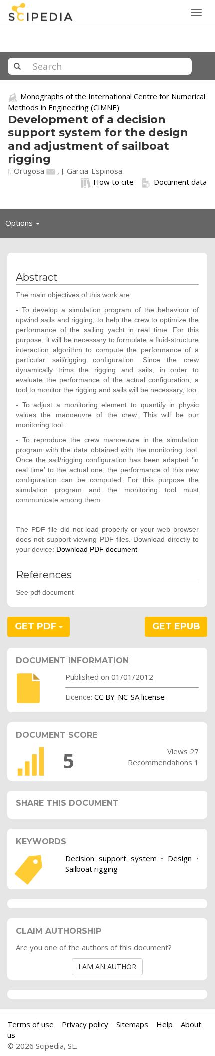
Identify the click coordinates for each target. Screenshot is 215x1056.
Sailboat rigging (92, 869)
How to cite (114, 182)
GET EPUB (176, 626)
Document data (180, 182)
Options (26, 225)
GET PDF (37, 626)
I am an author (107, 966)
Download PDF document (97, 549)
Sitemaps (132, 1024)
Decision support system (111, 858)
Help (164, 1024)
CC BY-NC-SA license (129, 697)
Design (180, 858)
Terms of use (31, 1024)
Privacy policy (85, 1024)
